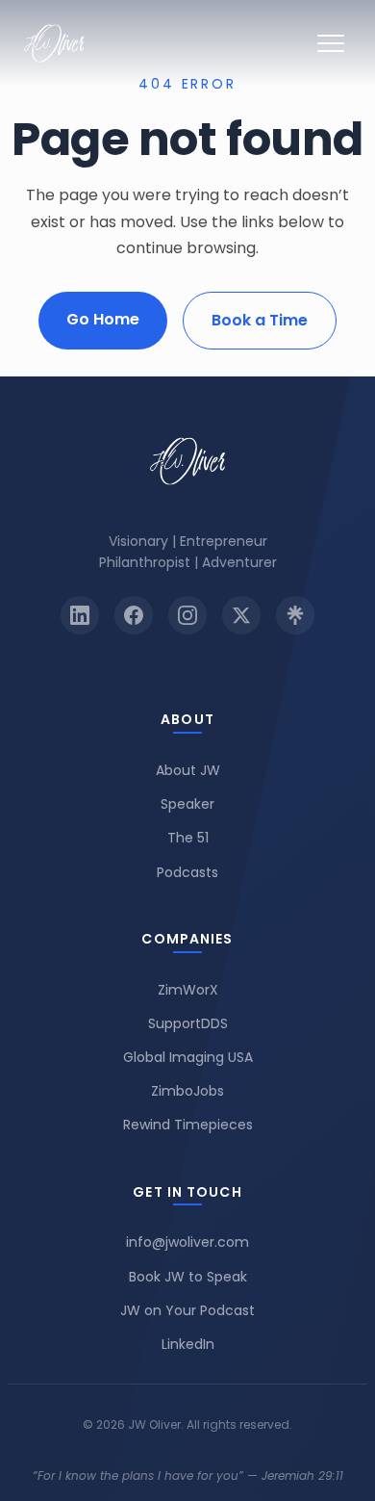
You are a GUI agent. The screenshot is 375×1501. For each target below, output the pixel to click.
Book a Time (260, 320)
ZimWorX (188, 989)
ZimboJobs (187, 1090)
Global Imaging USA (188, 1057)
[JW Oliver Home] (54, 43)
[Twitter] (241, 615)
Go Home (102, 319)
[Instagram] (187, 615)
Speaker (187, 804)
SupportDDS (188, 1023)
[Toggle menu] (331, 43)
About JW (188, 770)
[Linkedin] (80, 615)
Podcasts (187, 872)
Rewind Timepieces (188, 1124)
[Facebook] (133, 615)
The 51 (188, 837)
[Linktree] (295, 615)
